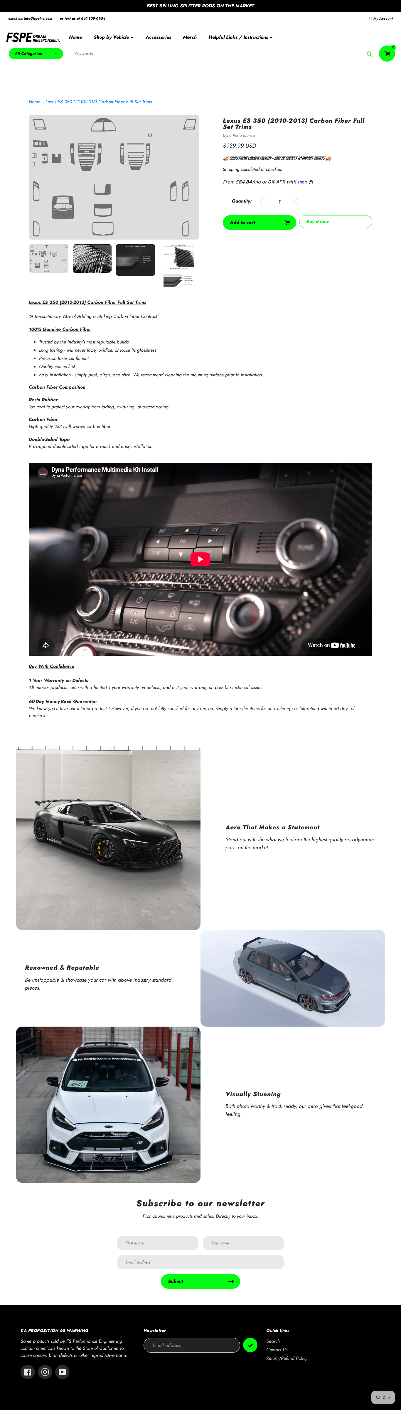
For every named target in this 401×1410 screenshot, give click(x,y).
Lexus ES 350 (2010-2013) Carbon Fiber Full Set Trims (99, 101)
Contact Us (276, 1349)
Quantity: (242, 201)
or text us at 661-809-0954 (82, 18)
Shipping (231, 169)
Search (273, 1341)
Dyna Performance (239, 135)
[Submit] (250, 1345)
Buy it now (317, 221)
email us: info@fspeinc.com (30, 18)
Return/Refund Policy (286, 1358)
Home (34, 101)
